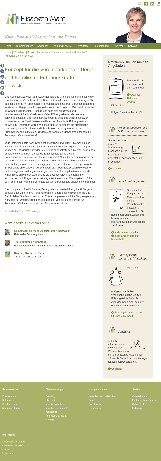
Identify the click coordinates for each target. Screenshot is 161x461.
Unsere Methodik (123, 316)
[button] (2, 66)
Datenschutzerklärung (13, 441)
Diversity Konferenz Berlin (29, 253)
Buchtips (119, 105)
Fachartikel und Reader (144, 400)
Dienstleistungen (55, 389)
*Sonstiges (19, 52)
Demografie (82, 46)
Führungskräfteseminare (128, 312)
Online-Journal (139, 396)
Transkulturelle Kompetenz (30, 242)
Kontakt (132, 46)
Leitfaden (137, 408)
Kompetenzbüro (24, 46)
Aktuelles (135, 94)
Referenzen (8, 400)
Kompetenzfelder (98, 389)
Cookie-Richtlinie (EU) (13, 445)
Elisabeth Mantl (10, 396)
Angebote (42, 46)
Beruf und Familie (62, 46)
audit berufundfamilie (126, 232)
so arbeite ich (118, 168)
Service (136, 389)
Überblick (50, 400)
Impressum (8, 434)
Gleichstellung (101, 46)
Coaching (116, 368)
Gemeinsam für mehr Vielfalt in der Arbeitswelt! (42, 231)
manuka (37, 211)
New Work (118, 46)
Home (8, 46)
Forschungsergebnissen (18, 157)
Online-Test (138, 404)
